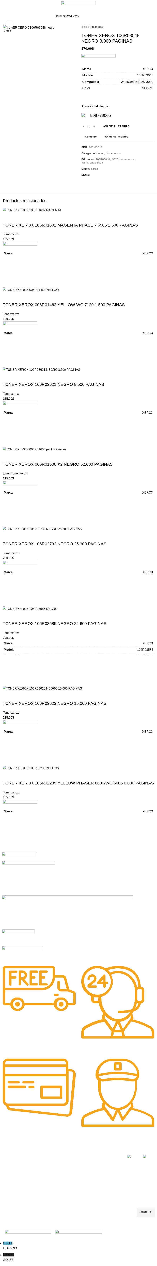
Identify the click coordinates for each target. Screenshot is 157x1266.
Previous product (144, 27)
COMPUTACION (75, 1149)
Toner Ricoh (9, 1188)
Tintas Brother (41, 1172)
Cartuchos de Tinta (76, 1168)
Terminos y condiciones (103, 1170)
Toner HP (7, 1168)
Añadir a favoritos (7, 821)
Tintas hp (38, 1159)
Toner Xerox (9, 1175)
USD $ (10, 1246)
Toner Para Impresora (15, 1156)
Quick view (7, 840)
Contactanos (103, 1179)
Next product (152, 27)
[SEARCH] (98, 15)
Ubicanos (101, 1185)
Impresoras (71, 1156)
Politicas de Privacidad (109, 1156)
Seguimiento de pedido (105, 1194)
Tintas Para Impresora (42, 1151)
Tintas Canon (41, 1179)
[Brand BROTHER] (22, 953)
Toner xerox (97, 26)
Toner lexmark (10, 1182)
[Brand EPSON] (67, 912)
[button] (7, 831)
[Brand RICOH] (18, 856)
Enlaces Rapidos (14, 1149)
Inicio (84, 26)
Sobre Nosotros (109, 1149)
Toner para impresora (78, 1162)
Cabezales (71, 1188)
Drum (68, 1182)
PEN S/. (8, 1257)
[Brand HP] (28, 878)
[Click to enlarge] (9, 24)
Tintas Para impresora (78, 1175)
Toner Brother (10, 1162)
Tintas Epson (41, 1165)
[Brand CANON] (18, 937)
